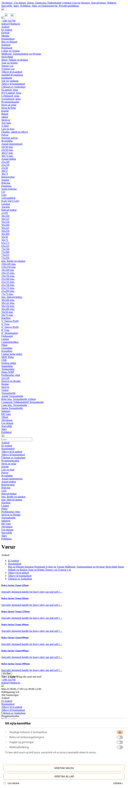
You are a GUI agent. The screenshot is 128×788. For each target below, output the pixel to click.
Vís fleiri (7, 673)
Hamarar (29, 566)
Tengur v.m (51, 569)
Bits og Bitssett (16, 566)
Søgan (31, 2)
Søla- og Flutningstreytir (45, 5)
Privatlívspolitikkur (69, 5)
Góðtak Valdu (64, 768)
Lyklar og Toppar (55, 566)
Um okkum (20, 2)
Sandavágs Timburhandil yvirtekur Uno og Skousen (63, 2)
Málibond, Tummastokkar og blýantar (85, 566)
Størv (16, 5)
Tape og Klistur (36, 569)
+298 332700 (8, 20)
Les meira (13, 783)
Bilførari (112, 2)
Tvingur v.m (64, 569)
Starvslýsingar (99, 2)
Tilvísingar (7, 2)
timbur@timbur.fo (10, 23)
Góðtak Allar (64, 776)
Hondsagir (40, 566)
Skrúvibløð (111, 566)
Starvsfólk (7, 5)
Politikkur (26, 5)
